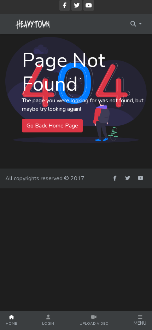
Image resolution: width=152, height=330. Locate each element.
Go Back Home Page (52, 126)
